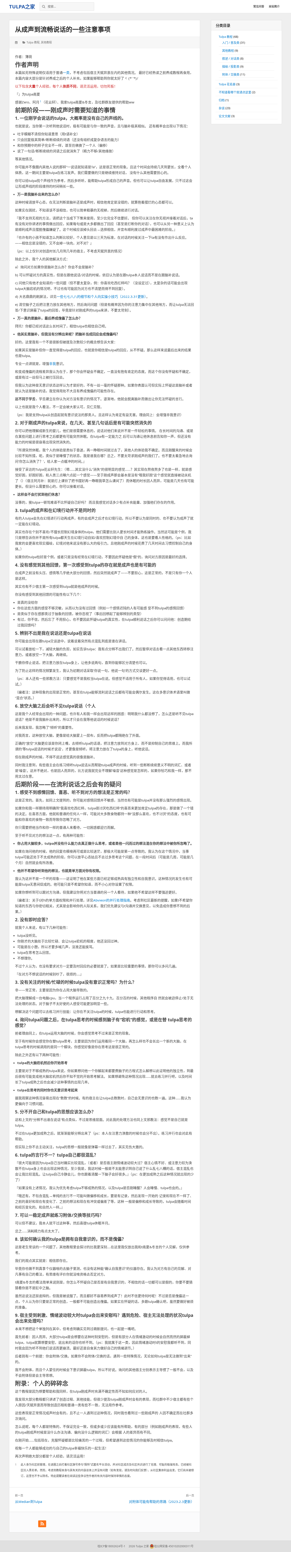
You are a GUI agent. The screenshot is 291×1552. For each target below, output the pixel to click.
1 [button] (40, 101)
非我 (52, 363)
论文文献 (225, 116)
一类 (66, 72)
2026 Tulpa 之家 (138, 1546)
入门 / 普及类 (230, 42)
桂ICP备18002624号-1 (111, 1546)
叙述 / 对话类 (230, 58)
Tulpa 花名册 (227, 84)
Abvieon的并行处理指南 (111, 900)
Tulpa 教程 (33, 42)
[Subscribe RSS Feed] (42, 1523)
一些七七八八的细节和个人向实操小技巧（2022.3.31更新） (101, 296)
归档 (222, 100)
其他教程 (46, 42)
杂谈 (222, 108)
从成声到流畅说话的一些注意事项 (62, 29)
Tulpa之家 (22, 6)
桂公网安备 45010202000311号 (173, 1546)
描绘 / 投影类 (230, 66)
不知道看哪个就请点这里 (235, 92)
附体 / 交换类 (230, 74)
